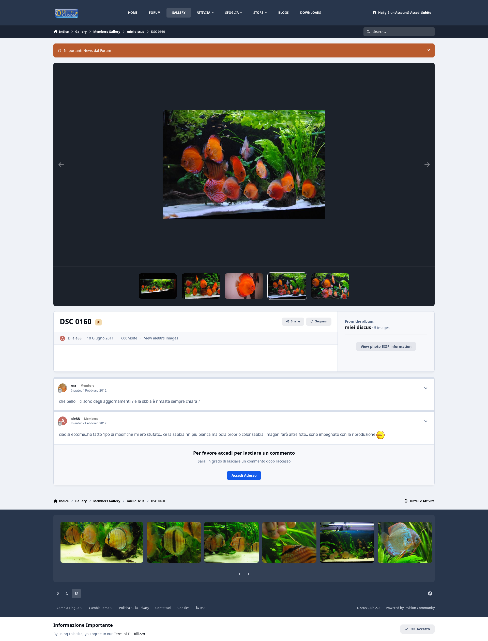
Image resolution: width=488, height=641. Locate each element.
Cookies (183, 608)
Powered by (410, 608)
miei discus (358, 327)
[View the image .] (201, 286)
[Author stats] (426, 388)
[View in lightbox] (244, 164)
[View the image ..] (158, 286)
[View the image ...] (244, 286)
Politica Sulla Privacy (134, 608)
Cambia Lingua (68, 608)
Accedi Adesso (244, 475)
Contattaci (163, 608)
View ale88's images (161, 338)
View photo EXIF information (386, 346)
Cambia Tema (99, 608)
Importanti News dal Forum (87, 50)
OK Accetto (420, 629)
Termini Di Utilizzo (129, 633)
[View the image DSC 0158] (330, 286)
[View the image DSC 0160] (287, 286)
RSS (202, 608)
